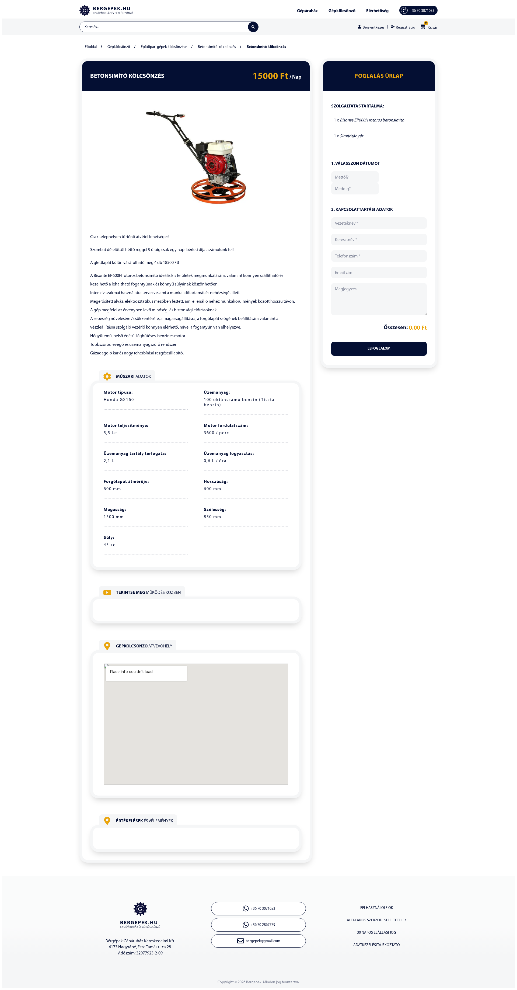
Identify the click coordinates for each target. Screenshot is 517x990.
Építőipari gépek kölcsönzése (164, 47)
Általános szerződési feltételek (377, 920)
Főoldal (91, 47)
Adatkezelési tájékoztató (376, 945)
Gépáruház (307, 11)
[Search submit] (253, 27)
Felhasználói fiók (376, 908)
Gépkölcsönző (342, 11)
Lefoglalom (379, 349)
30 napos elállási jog (376, 933)
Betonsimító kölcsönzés (217, 47)
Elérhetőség (377, 11)
